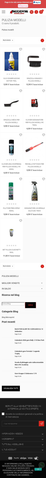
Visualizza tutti (11, 388)
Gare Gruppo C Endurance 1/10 (26, 373)
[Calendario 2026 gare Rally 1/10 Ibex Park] (7, 343)
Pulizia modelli (10, 276)
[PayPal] (16, 458)
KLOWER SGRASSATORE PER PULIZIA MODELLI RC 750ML (35, 122)
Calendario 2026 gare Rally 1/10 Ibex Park (29, 340)
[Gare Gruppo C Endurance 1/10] (7, 376)
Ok (38, 469)
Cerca (30, 305)
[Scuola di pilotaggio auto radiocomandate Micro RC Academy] (7, 365)
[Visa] (30, 458)
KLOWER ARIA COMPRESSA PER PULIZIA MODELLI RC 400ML (11, 166)
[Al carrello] (9, 49)
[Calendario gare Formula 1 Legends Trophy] (7, 354)
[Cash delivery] (23, 458)
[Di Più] (14, 49)
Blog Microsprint (8, 317)
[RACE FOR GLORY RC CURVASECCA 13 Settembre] (7, 332)
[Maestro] (10, 458)
